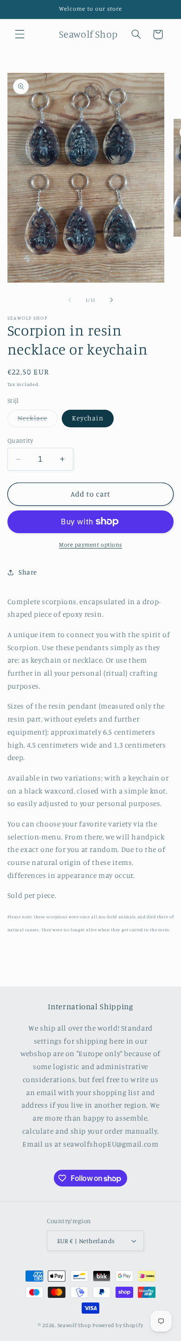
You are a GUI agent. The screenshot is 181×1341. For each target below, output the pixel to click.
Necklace (38, 420)
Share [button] (28, 572)
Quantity (20, 440)
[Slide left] (69, 300)
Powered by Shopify (117, 1325)
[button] (19, 34)
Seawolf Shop (74, 1325)
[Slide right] (111, 300)
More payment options (90, 544)
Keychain (87, 418)
